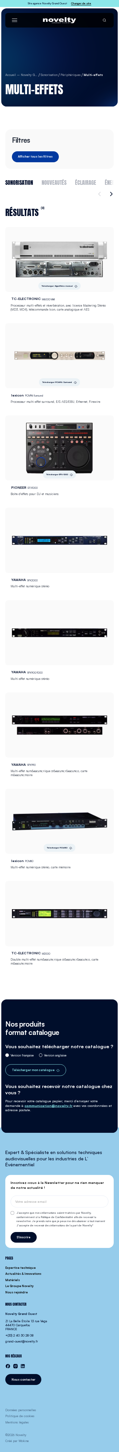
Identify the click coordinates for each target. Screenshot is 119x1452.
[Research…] (104, 20)
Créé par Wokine (17, 1441)
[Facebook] (8, 1366)
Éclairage (85, 182)
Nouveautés (54, 182)
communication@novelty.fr (48, 1105)
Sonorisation (19, 182)
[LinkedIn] (22, 1366)
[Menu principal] (14, 20)
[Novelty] (59, 20)
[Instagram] (15, 1366)
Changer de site (81, 3)
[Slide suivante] (110, 194)
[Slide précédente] (100, 194)
